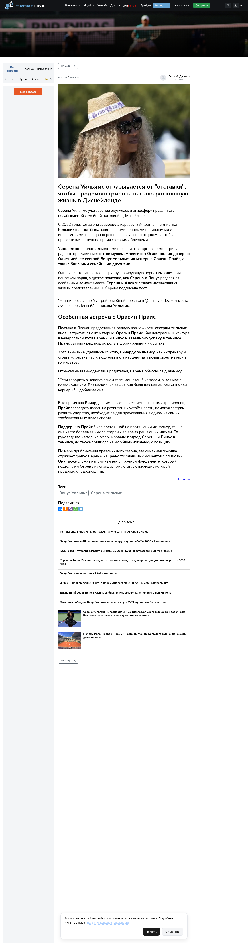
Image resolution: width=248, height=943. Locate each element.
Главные (29, 68)
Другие (115, 5)
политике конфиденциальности (108, 922)
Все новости (73, 5)
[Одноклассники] (65, 509)
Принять (151, 932)
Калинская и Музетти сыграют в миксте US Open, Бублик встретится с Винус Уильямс (116, 551)
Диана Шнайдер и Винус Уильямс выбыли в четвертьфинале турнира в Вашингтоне (115, 592)
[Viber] (70, 509)
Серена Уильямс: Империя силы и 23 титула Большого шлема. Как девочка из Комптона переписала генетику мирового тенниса (134, 613)
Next (51, 79)
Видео (159, 5)
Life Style (129, 5)
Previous (5, 79)
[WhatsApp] (75, 509)
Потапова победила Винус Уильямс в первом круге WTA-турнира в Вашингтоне (113, 602)
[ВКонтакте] (60, 509)
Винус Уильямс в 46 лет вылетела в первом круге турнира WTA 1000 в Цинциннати (115, 541)
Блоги (62, 77)
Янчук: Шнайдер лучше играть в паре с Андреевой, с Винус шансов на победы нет (114, 583)
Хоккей (102, 5)
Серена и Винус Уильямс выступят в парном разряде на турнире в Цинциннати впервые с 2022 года (122, 562)
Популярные (44, 68)
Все (13, 79)
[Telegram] (80, 509)
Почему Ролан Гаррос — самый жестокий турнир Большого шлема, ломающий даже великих (134, 635)
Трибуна (146, 5)
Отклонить (172, 932)
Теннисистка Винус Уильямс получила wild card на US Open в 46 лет (104, 531)
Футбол (89, 5)
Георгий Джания (179, 76)
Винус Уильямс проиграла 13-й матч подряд (89, 573)
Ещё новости (28, 91)
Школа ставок (181, 5)
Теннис (75, 77)
